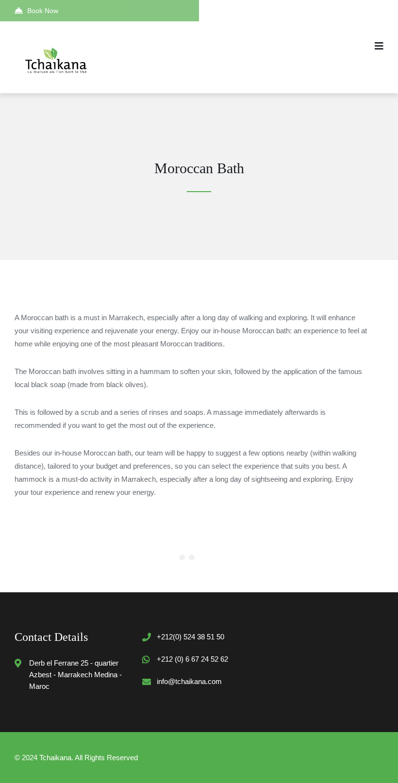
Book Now (42, 11)
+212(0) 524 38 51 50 (190, 637)
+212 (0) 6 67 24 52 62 (192, 659)
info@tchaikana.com (189, 681)
